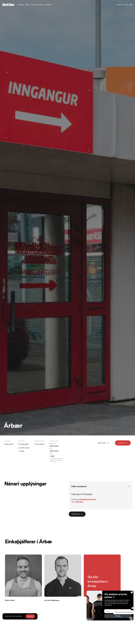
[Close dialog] (132, 592)
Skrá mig (117, 616)
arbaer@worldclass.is (87, 499)
